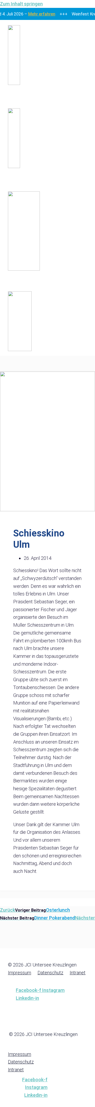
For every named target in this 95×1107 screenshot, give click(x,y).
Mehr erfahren (40, 14)
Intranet (78, 972)
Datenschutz (50, 972)
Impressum (19, 972)
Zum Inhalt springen (21, 4)
